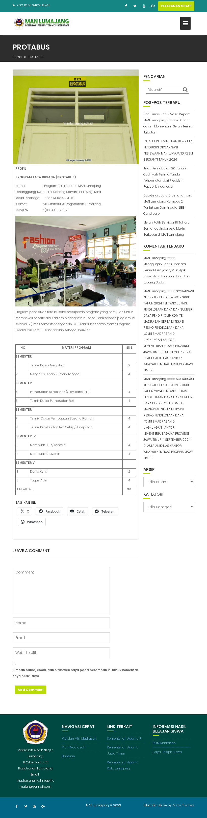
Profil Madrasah (73, 747)
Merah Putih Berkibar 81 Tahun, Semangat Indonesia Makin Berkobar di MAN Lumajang (166, 228)
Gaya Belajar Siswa (167, 752)
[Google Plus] (153, 6)
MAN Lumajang (154, 258)
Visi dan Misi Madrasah (79, 738)
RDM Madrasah (164, 743)
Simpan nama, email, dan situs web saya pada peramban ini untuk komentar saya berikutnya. (75, 673)
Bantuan (68, 756)
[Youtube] (144, 6)
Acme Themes (183, 805)
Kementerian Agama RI (124, 738)
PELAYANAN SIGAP (176, 6)
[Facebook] (126, 6)
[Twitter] (135, 6)
